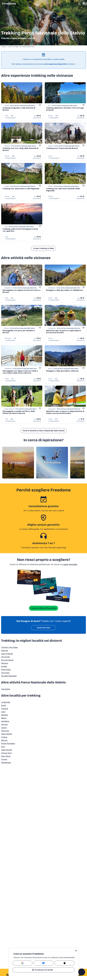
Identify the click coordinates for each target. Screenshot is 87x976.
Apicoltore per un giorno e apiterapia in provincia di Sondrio (63, 331)
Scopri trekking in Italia (43, 248)
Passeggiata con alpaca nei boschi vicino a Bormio (21, 291)
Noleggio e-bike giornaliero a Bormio (62, 371)
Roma (3, 705)
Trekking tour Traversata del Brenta (62, 148)
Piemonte (5, 731)
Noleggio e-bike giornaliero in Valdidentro (64, 290)
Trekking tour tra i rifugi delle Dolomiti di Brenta (20, 149)
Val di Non (5, 673)
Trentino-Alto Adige (9, 647)
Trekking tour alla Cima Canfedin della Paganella (63, 189)
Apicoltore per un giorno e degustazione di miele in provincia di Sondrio (65, 412)
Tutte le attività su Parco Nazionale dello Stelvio (43, 430)
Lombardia (5, 702)
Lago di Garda (7, 653)
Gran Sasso (6, 756)
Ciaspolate (5, 689)
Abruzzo (4, 724)
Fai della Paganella (9, 676)
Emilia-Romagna (8, 743)
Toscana (4, 708)
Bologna (4, 715)
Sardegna (5, 721)
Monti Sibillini (6, 734)
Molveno (4, 663)
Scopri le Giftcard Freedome (43, 608)
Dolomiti (4, 650)
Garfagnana (6, 762)
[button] (81, 972)
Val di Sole (5, 657)
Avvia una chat (43, 627)
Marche (4, 740)
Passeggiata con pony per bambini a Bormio (19, 331)
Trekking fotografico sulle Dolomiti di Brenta (19, 109)
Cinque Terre (6, 753)
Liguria (4, 727)
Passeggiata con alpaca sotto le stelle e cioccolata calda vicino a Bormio (20, 372)
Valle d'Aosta (6, 750)
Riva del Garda (7, 660)
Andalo (4, 666)
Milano (4, 718)
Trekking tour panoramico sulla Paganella (21, 188)
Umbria (4, 737)
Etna (3, 746)
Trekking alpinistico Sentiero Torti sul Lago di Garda (65, 109)
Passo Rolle (6, 669)
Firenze (4, 759)
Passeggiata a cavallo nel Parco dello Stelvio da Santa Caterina (19, 412)
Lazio (3, 712)
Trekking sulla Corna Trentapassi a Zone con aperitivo (20, 230)
